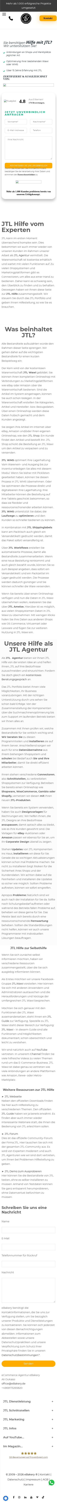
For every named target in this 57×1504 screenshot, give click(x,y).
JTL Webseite (13, 1096)
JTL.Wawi (17, 983)
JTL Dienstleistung (17, 1401)
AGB (45, 1479)
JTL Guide (8, 1114)
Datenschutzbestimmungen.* (20, 1355)
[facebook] (13, 1495)
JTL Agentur (21, 255)
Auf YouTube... (13, 1437)
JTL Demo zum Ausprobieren (23, 1171)
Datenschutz (15, 1479)
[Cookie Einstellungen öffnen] (5, 1500)
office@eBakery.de (13, 1383)
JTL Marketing (13, 1419)
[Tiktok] (43, 1495)
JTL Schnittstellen (16, 1410)
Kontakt (48, 18)
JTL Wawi (7, 1029)
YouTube (41, 1050)
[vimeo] (37, 1495)
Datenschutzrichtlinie (26, 175)
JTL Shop (34, 435)
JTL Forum (11, 1134)
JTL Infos (9, 1428)
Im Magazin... (13, 1446)
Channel (35, 1054)
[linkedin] (25, 1495)
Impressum (33, 1479)
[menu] (4, 14)
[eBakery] (26, 18)
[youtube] (31, 1495)
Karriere (28, 1484)
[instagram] (19, 1495)
